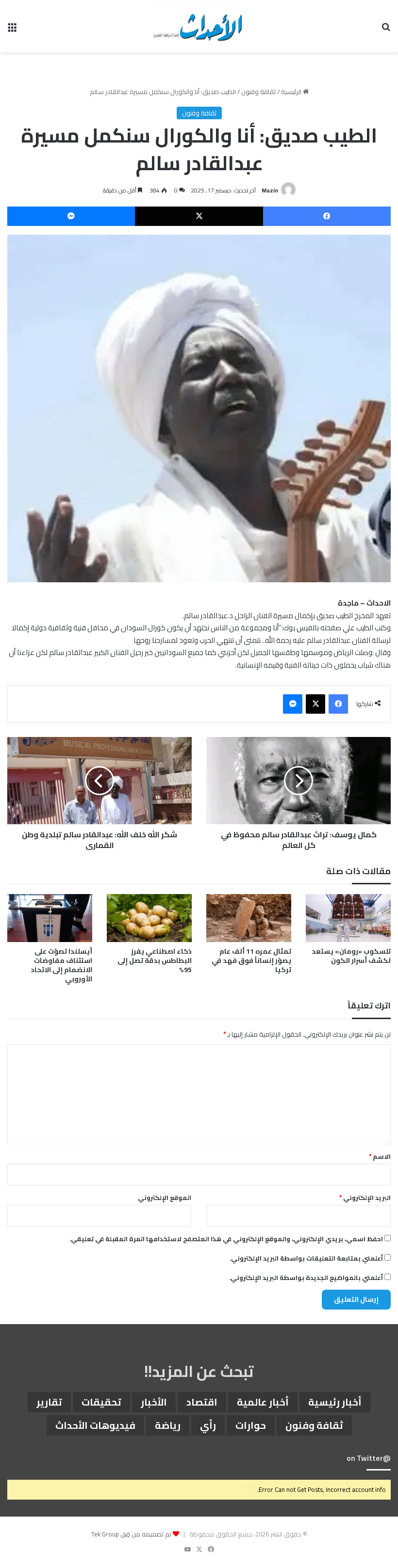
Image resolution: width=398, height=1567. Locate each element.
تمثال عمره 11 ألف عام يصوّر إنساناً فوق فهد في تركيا (251, 960)
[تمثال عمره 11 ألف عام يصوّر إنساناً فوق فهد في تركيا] (248, 918)
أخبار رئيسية (335, 1402)
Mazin (270, 190)
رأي (208, 1425)
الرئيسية (292, 91)
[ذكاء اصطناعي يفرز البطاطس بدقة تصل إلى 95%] (149, 918)
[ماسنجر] (71, 216)
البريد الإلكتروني (365, 1197)
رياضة (168, 1425)
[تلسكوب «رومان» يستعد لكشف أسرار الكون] (348, 918)
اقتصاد (201, 1402)
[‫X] (199, 216)
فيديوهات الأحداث (95, 1425)
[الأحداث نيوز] (199, 26)
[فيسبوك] (327, 216)
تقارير (49, 1402)
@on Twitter (369, 1458)
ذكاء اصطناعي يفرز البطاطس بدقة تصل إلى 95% (154, 960)
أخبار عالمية (263, 1402)
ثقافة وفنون (258, 91)
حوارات (250, 1425)
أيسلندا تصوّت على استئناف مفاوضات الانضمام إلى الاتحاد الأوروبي (61, 965)
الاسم (380, 1156)
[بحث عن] (386, 30)
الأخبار (154, 1402)
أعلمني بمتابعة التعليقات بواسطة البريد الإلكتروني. (306, 1258)
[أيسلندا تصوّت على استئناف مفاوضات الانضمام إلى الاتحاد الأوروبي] (49, 918)
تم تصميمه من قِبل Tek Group (131, 1534)
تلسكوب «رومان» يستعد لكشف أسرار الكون (351, 956)
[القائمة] (12, 30)
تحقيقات (101, 1402)
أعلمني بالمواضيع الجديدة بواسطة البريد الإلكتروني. (306, 1277)
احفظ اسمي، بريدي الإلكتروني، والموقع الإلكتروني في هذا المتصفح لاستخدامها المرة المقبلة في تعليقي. (226, 1239)
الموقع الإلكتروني (164, 1197)
